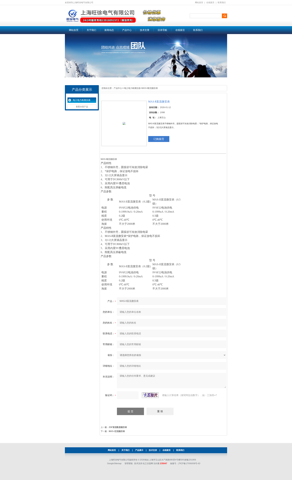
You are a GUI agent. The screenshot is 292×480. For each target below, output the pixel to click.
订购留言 (158, 139)
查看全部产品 (82, 107)
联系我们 (222, 2)
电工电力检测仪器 (81, 100)
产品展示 (139, 450)
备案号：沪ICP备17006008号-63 (185, 463)
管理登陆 (129, 463)
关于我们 (91, 30)
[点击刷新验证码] (150, 395)
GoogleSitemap (114, 463)
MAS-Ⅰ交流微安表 (117, 431)
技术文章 (144, 30)
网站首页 (199, 2)
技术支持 (153, 450)
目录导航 (162, 30)
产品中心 (127, 30)
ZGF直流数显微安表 (118, 427)
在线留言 (210, 2)
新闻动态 (109, 30)
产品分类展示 (82, 89)
